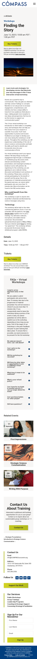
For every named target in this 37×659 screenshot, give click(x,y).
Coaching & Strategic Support (18, 604)
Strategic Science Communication (18, 464)
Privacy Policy (8, 655)
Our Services (13, 594)
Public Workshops (14, 597)
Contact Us (18, 528)
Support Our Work (16, 585)
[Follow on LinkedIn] (17, 577)
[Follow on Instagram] (25, 577)
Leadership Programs (15, 602)
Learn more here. (20, 54)
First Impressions (18, 439)
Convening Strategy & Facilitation (19, 606)
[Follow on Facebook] (28, 577)
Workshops (9, 21)
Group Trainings (13, 600)
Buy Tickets (12, 44)
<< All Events (8, 16)
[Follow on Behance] (21, 577)
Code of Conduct (20, 655)
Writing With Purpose (18, 489)
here (22, 224)
